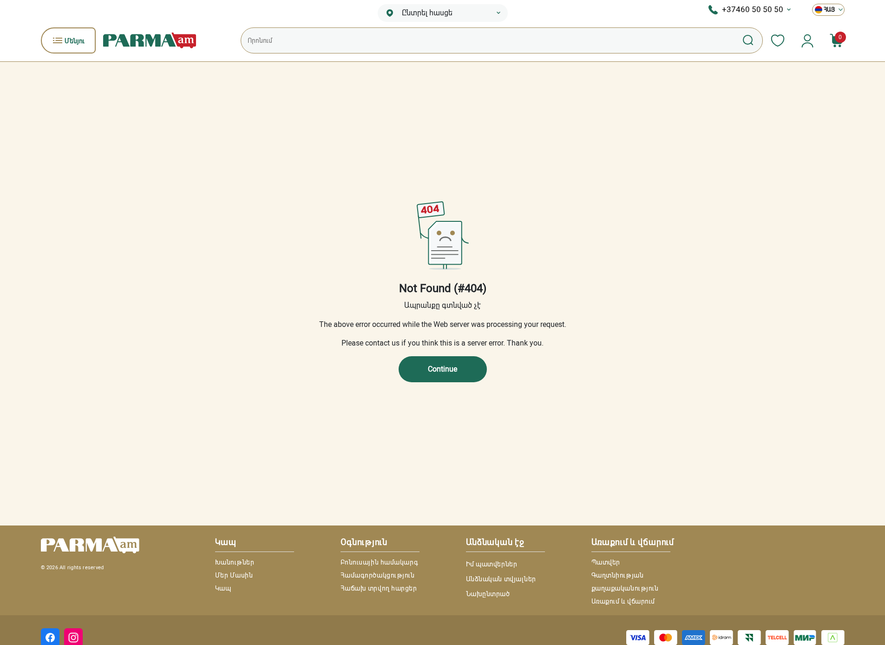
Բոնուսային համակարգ (380, 562)
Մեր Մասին (234, 575)
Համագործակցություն (378, 575)
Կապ (223, 588)
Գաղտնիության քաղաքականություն (625, 582)
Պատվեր (605, 562)
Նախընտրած (488, 594)
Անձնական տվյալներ (501, 579)
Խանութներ (235, 562)
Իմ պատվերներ (492, 564)
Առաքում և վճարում (623, 601)
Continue (442, 369)
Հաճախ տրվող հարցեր (379, 588)
